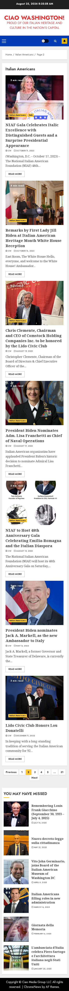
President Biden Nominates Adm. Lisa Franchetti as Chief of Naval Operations (34, 435)
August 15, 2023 (24, 551)
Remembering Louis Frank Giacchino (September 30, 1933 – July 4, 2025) (47, 812)
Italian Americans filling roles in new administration (45, 898)
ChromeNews (32, 987)
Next (34, 778)
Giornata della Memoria (42, 927)
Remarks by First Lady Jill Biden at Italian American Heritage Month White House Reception (33, 238)
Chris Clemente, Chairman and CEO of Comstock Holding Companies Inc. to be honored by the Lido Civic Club (34, 338)
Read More (15, 174)
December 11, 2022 (25, 735)
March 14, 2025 (42, 907)
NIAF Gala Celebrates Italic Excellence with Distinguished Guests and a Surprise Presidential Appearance (32, 135)
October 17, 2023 (25, 150)
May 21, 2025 (40, 847)
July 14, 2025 (40, 823)
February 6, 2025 (42, 933)
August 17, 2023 (24, 446)
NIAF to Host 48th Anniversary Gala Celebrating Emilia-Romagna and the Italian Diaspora (33, 538)
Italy (31, 115)
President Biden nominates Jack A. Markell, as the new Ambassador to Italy (31, 635)
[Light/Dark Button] (45, 41)
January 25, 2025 (43, 969)
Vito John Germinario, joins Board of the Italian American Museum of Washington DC (48, 869)
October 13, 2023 (25, 251)
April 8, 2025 (40, 882)
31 (62, 772)
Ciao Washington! (34, 17)
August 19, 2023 (24, 351)
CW (9, 150)
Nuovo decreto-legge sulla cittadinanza (47, 841)
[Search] (55, 41)
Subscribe (64, 41)
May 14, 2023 (22, 646)
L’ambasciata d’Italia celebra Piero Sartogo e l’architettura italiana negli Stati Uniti (48, 956)
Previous (11, 772)
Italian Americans (17, 115)
